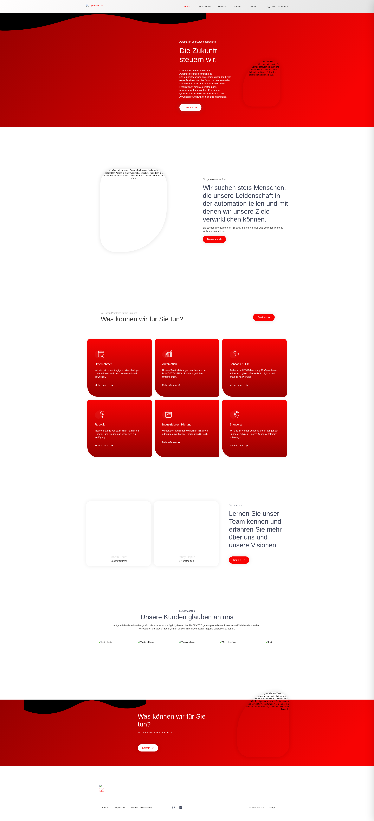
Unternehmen (204, 6)
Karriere (237, 6)
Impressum (120, 807)
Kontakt (252, 6)
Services (222, 6)
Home (187, 6)
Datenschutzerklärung (141, 807)
